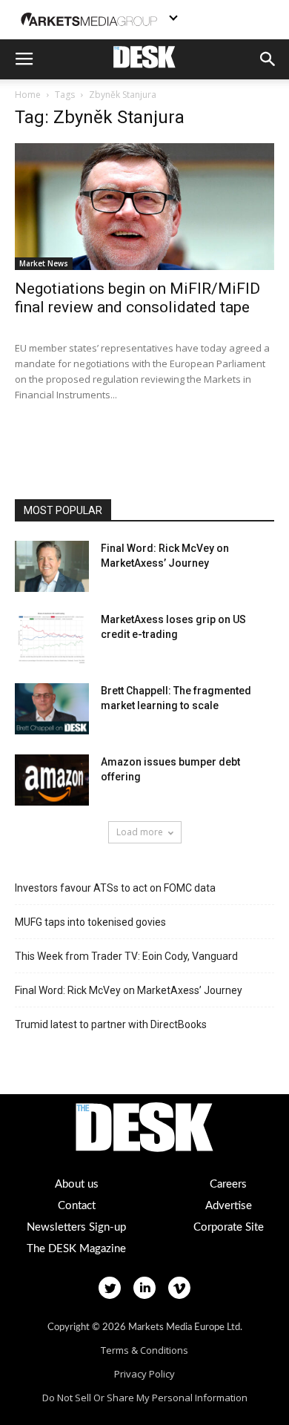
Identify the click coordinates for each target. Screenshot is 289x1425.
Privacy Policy (144, 1373)
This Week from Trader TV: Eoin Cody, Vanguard (126, 956)
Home (28, 94)
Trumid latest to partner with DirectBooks (111, 1024)
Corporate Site (228, 1227)
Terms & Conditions (144, 1350)
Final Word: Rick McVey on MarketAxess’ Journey (128, 990)
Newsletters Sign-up (76, 1227)
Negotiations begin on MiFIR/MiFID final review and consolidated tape (137, 298)
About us (77, 1184)
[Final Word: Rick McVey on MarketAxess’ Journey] (52, 566)
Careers (228, 1184)
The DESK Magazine (76, 1248)
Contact (77, 1205)
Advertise (228, 1205)
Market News (43, 263)
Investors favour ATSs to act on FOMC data (115, 888)
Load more (139, 832)
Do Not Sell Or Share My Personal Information (145, 1397)
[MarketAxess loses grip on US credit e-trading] (52, 637)
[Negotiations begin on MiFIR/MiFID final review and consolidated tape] (144, 206)
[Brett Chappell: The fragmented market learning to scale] (52, 708)
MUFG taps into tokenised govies (90, 922)
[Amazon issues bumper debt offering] (52, 780)
